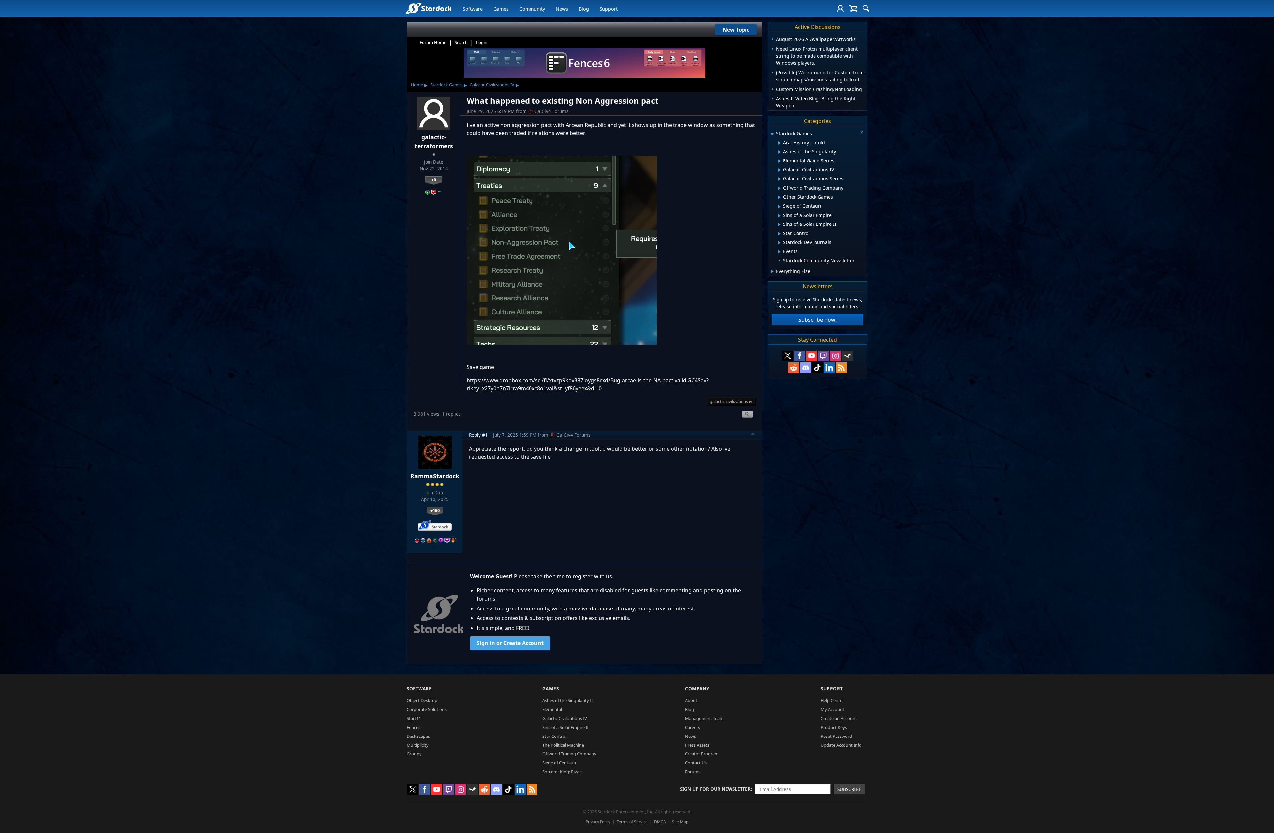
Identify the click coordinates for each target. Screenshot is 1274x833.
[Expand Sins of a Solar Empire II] (779, 224)
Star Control (554, 736)
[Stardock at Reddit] (794, 368)
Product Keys (834, 727)
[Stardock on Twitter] (788, 356)
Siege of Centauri (559, 763)
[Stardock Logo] (428, 8)
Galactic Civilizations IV (492, 85)
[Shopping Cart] (853, 8)
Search (461, 42)
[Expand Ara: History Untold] (779, 143)
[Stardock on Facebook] (800, 356)
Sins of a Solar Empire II (565, 727)
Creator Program (702, 754)
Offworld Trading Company (569, 754)
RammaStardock (434, 476)
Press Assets (697, 745)
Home (417, 85)
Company (697, 688)
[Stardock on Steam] (847, 356)
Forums (692, 772)
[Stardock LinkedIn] (829, 368)
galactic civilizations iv (731, 401)
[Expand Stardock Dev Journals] (779, 242)
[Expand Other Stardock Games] (779, 197)
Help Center (832, 700)
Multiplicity (418, 745)
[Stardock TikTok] (817, 368)
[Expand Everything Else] (772, 271)
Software (473, 9)
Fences (413, 727)
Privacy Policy (598, 822)
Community (532, 9)
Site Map (680, 822)
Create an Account (839, 718)
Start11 (414, 718)
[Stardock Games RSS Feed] (841, 368)
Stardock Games (446, 85)
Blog (584, 9)
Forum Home (433, 42)
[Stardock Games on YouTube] (811, 356)
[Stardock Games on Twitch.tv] (823, 356)
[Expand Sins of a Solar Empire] (779, 215)
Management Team (704, 718)
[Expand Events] (779, 251)
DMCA (660, 822)
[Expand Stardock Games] (772, 134)
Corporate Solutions (427, 709)
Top (753, 434)
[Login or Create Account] (840, 8)
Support (609, 9)
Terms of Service (632, 822)
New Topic (736, 29)
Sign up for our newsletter (715, 789)
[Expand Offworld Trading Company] (779, 188)
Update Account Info (841, 745)
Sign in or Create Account (510, 643)
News (562, 9)
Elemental (552, 709)
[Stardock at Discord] (806, 368)
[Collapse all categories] (862, 132)
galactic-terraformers (434, 141)
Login (481, 42)
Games (501, 9)
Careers (692, 727)
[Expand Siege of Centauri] (779, 206)
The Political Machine (563, 745)
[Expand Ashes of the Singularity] (779, 152)
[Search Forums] (866, 8)
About (691, 700)
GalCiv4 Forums (551, 111)
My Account (832, 709)
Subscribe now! (817, 319)
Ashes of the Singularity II (567, 700)
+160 (435, 510)
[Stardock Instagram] (835, 356)
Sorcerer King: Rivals (562, 772)
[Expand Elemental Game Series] (779, 161)
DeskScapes (418, 736)
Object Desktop (422, 700)
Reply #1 (478, 435)
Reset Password (836, 736)
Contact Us (696, 763)
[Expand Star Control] (779, 233)
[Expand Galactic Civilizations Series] (779, 179)
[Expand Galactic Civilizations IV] (779, 170)
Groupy (414, 754)
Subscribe (849, 789)
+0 (433, 180)
